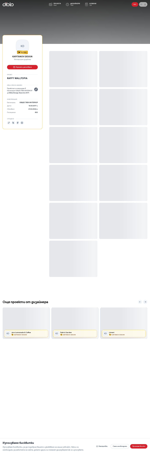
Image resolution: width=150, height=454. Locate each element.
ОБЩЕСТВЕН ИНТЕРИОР (28, 102)
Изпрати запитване (24, 67)
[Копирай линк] (9, 122)
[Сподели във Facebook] (17, 122)
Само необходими (120, 446)
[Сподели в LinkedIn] (22, 122)
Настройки (103, 446)
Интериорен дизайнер (22, 59)
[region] (75, 323)
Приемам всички (138, 446)
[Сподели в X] (13, 122)
